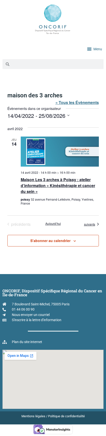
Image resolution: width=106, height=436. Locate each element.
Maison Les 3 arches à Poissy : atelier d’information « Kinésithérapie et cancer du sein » (58, 185)
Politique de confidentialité (66, 416)
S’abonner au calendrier (50, 240)
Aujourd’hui (53, 224)
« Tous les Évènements (77, 102)
